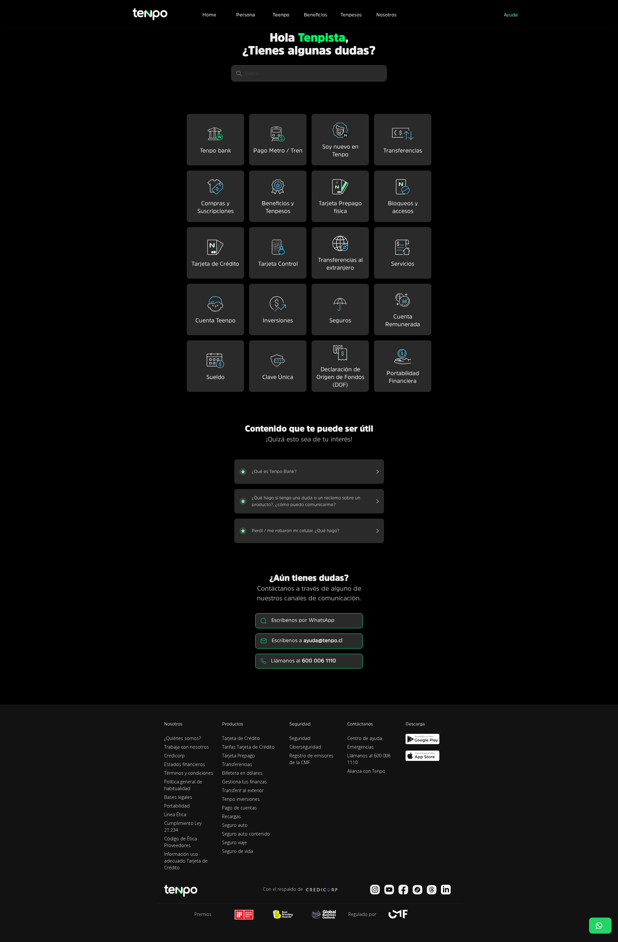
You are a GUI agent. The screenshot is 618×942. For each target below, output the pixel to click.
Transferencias (237, 764)
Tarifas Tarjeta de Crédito (248, 747)
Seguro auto (235, 825)
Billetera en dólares (242, 773)
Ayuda (511, 14)
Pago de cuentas (239, 808)
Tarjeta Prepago (238, 756)
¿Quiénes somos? (182, 738)
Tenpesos (351, 14)
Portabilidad (177, 806)
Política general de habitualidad (183, 785)
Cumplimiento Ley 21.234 (182, 826)
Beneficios (315, 14)
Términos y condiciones (188, 773)
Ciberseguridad (305, 747)
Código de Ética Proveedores (180, 842)
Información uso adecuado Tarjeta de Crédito (186, 861)
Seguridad (299, 738)
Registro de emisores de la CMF (311, 759)
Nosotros (386, 14)
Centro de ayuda (364, 738)
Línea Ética (175, 814)
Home (209, 14)
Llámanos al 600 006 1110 (368, 759)
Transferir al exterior (243, 790)
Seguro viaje (234, 842)
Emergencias (360, 747)
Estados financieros (184, 764)
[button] (245, 14)
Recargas (231, 816)
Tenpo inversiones (241, 799)
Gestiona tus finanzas (244, 782)
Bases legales (178, 797)
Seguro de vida (237, 851)
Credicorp (174, 756)
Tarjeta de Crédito (241, 738)
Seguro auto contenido (246, 834)
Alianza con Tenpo (366, 771)
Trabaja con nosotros (186, 747)
